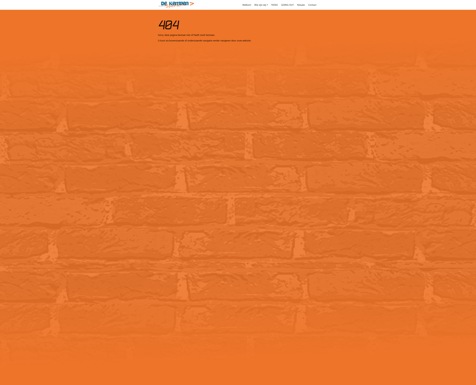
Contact (312, 4)
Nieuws (301, 4)
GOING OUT (287, 4)
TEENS (274, 4)
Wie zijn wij (260, 4)
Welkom (246, 4)
